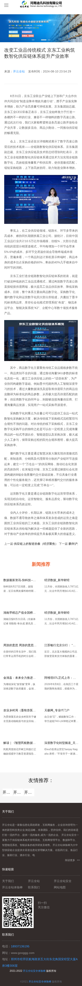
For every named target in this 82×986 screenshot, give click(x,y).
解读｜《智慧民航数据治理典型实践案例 (20, 742)
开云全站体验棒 (18, 792)
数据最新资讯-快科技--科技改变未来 (20, 580)
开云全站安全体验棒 (34, 970)
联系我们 (34, 887)
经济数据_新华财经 (57, 580)
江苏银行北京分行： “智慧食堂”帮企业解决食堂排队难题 (61, 645)
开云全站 (19, 71)
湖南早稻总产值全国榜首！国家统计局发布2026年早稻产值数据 (20, 612)
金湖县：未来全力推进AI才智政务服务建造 (20, 677)
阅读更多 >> (72, 860)
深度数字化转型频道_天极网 (61, 742)
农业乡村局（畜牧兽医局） (20, 710)
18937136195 (20, 946)
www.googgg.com (22, 952)
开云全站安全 (29, 792)
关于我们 (8, 881)
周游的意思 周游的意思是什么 (20, 645)
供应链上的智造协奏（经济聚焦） (36, 543)
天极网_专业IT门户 (56, 710)
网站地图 (60, 887)
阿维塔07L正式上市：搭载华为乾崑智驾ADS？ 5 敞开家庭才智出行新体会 (61, 677)
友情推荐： (41, 780)
